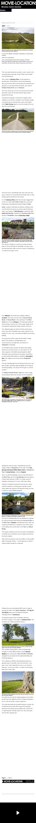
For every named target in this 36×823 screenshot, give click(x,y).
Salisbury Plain (14, 79)
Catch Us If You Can (7, 213)
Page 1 (4, 778)
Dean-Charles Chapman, (18, 59)
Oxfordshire (15, 53)
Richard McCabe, (12, 63)
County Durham (29, 53)
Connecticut (16, 614)
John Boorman (18, 211)
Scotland (4, 55)
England (23, 472)
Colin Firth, (27, 59)
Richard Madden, (22, 61)
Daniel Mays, (5, 63)
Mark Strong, (5, 61)
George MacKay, (9, 59)
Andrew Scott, (30, 61)
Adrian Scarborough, (20, 63)
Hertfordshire (22, 53)
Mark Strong (9, 104)
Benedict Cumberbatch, (13, 61)
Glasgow (16, 322)
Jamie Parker (29, 63)
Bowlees (14, 522)
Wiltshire (10, 53)
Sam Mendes (11, 57)
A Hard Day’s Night (24, 215)
